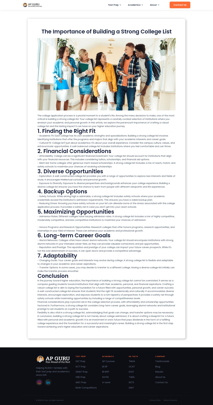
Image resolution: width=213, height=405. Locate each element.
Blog (157, 366)
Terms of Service (170, 400)
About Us (160, 377)
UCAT (132, 366)
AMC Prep (81, 382)
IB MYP (105, 371)
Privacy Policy (155, 400)
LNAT (131, 387)
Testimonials (162, 361)
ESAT (131, 371)
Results (159, 371)
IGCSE (105, 377)
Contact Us (161, 382)
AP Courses (108, 361)
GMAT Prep (82, 371)
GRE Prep (80, 377)
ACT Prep (81, 366)
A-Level (106, 382)
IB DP (104, 366)
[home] (32, 5)
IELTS (131, 382)
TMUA (132, 361)
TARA (131, 377)
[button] (114, 5)
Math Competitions (86, 387)
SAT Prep (80, 361)
